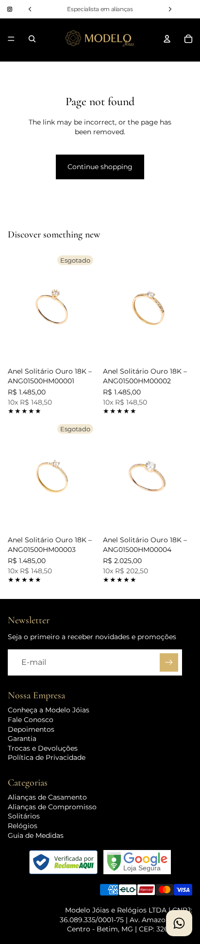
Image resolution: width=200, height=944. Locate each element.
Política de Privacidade (46, 757)
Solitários (24, 816)
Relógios (22, 825)
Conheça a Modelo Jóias (48, 710)
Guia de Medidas (36, 835)
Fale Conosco (30, 719)
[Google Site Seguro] (137, 862)
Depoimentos (31, 729)
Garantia (22, 738)
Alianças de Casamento (47, 797)
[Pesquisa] (32, 38)
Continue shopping (100, 166)
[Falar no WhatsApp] (179, 923)
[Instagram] (10, 9)
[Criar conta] (169, 662)
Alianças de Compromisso (52, 806)
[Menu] (11, 39)
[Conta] (167, 38)
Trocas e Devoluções (43, 748)
